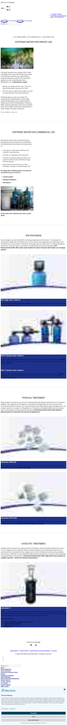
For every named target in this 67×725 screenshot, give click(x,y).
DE (9, 7)
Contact (54, 651)
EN (4, 8)
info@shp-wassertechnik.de (58, 15)
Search (2, 24)
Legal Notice (14, 651)
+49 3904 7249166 (56, 14)
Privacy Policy (24, 651)
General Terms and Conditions (40, 651)
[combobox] (12, 24)
